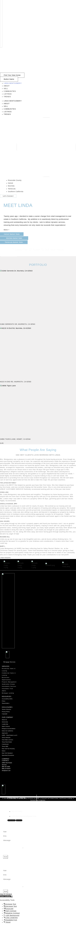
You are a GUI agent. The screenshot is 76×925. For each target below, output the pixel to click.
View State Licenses (7, 739)
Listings (8, 94)
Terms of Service (6, 709)
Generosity (5, 722)
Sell (6, 88)
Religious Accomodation (8, 728)
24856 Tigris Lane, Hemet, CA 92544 (15, 439)
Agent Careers (6, 726)
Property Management (9, 682)
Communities (10, 91)
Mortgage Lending (8, 693)
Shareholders (5, 703)
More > (6, 230)
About (7, 86)
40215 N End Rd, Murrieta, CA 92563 (15, 382)
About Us (4, 719)
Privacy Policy (6, 711)
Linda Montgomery (13, 83)
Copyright (4, 714)
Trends (7, 96)
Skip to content (6, 894)
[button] (6, 896)
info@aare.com (6, 770)
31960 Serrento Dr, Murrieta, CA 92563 (17, 324)
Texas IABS (5, 746)
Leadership (5, 724)
